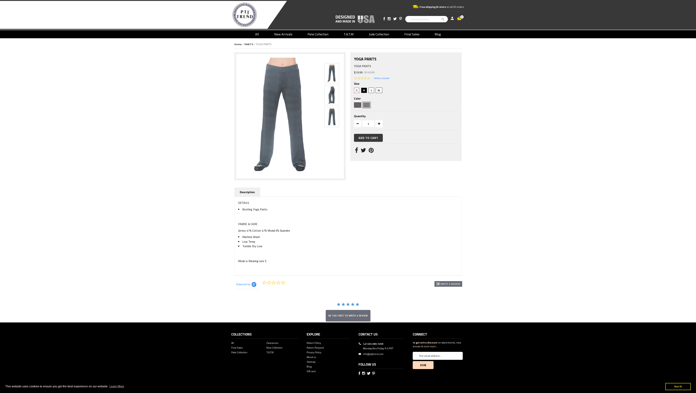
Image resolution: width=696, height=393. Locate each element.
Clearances (272, 343)
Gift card (311, 371)
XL (379, 90)
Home (238, 44)
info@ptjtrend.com (373, 354)
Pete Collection (318, 34)
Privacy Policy (314, 352)
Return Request (315, 347)
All (257, 34)
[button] (448, 284)
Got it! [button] (678, 386)
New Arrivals (283, 34)
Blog (438, 34)
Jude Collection (379, 34)
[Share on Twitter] (363, 151)
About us (311, 357)
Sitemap (311, 362)
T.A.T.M (349, 34)
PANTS (249, 44)
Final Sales (411, 34)
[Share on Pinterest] (371, 151)
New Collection (274, 347)
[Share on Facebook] (356, 151)
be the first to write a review (348, 315)
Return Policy (314, 343)
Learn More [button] (116, 386)
